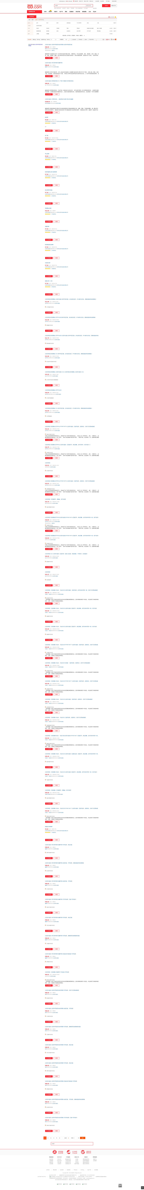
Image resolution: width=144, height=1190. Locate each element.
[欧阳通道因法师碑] (36, 251)
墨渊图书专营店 (49, 325)
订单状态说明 (68, 1160)
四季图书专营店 (49, 961)
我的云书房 (86, 1)
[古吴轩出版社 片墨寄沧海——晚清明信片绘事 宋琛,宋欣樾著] (36, 105)
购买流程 (51, 1159)
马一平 (46, 85)
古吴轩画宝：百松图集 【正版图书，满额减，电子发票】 (58, 790)
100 (65, 1138)
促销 (86, 39)
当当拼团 (97, 1)
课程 (66, 11)
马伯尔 (46, 594)
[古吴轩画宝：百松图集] (36, 797)
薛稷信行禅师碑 (48, 826)
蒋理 (46, 48)
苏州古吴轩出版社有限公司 (62, 121)
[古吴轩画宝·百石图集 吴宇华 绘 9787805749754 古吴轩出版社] (36, 433)
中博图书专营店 (49, 652)
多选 (111, 28)
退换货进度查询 (86, 1162)
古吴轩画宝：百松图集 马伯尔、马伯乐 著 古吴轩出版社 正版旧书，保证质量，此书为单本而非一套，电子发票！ (71, 772)
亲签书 (55, 11)
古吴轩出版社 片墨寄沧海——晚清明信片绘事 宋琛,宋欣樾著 (59, 99)
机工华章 (78, 31)
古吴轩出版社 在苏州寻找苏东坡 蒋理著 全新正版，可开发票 (59, 1008)
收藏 (56, 57)
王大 (46, 376)
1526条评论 (53, 832)
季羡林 (78, 28)
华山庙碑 (47, 153)
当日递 (76, 1159)
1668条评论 (53, 268)
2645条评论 (53, 195)
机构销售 (68, 1169)
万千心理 (89, 31)
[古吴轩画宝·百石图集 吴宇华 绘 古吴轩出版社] (36, 451)
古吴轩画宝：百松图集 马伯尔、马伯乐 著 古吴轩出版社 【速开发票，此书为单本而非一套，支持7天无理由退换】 (71, 590)
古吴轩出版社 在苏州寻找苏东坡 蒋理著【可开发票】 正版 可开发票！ (61, 1117)
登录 (67, 1)
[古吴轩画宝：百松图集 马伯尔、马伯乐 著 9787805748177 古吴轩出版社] (36, 651)
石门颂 (46, 135)
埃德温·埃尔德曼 (90, 28)
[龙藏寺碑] (36, 233)
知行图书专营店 (49, 870)
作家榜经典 (38, 31)
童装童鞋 (84, 11)
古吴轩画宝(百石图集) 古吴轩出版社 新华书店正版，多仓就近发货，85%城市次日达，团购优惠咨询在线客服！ (71, 299)
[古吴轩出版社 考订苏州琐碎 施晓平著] (36, 69)
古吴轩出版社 (39, 25)
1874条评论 (53, 232)
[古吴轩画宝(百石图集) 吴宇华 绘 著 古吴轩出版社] (36, 342)
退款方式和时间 (86, 1163)
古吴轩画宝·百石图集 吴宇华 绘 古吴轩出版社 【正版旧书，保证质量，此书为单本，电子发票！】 (68, 444)
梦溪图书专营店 (49, 543)
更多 (114, 22)
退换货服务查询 (86, 1159)
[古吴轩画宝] (36, 469)
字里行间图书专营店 (50, 925)
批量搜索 (112, 17)
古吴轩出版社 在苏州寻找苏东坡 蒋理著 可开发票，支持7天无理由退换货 (62, 990)
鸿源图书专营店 (49, 525)
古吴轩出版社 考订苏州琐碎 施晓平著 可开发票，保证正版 (58, 844)
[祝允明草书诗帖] (36, 196)
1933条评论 (53, 214)
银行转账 (59, 1162)
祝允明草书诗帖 (48, 190)
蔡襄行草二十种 (48, 281)
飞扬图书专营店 (49, 779)
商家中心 (95, 1159)
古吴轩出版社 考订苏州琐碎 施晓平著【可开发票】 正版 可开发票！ (61, 899)
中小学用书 (79, 22)
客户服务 (108, 1)
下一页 (68, 1137)
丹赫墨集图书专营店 (50, 488)
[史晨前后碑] (36, 269)
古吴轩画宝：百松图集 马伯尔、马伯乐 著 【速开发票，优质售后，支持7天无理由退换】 (65, 717)
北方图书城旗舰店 (50, 398)
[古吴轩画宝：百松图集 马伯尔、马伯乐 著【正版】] (36, 669)
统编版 (47, 33)
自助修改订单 (68, 1163)
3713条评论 (53, 141)
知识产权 (89, 1169)
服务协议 (51, 1162)
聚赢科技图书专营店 (50, 743)
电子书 (61, 11)
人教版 (37, 33)
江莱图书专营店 (49, 943)
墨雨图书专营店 (49, 561)
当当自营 (74, 39)
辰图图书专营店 (49, 689)
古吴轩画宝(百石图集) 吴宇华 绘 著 (53, 390)
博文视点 (99, 31)
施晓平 (46, 66)
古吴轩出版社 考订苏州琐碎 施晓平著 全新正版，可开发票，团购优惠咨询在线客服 (64, 863)
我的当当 (91, 1)
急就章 (46, 117)
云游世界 (64, 8)
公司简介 (48, 1169)
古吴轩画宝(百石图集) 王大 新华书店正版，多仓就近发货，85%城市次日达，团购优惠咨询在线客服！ (68, 353)
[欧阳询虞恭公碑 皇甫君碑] (36, 178)
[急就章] (36, 124)
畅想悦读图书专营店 (50, 979)
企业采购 (102, 1)
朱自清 (47, 28)
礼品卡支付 (59, 1160)
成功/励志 (68, 22)
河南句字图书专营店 (50, 907)
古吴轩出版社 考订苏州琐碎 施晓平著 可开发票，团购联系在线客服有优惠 (62, 935)
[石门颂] (36, 142)
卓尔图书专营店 (49, 470)
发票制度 (51, 1160)
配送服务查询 (68, 1159)
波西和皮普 (58, 8)
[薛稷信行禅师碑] (36, 833)
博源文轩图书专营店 (50, 434)
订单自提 (77, 1162)
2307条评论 (53, 250)
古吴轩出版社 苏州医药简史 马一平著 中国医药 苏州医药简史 (59, 81)
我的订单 (81, 1)
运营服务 (95, 1160)
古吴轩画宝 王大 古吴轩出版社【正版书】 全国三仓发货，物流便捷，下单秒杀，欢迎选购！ (66, 553)
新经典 (47, 31)
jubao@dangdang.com (90, 1178)
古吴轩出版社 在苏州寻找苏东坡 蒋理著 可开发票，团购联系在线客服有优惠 (63, 1026)
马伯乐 (50, 594)
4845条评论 (53, 286)
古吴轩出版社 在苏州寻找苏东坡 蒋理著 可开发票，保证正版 (59, 1044)
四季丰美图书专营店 (50, 852)
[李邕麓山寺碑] (36, 215)
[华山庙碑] (36, 160)
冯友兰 (37, 28)
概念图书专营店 (49, 598)
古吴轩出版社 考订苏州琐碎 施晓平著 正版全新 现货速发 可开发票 (60, 953)
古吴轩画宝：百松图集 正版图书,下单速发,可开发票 (57, 972)
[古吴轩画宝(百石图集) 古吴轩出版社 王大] (36, 378)
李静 (67, 28)
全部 (29, 19)
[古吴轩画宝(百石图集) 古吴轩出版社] (36, 306)
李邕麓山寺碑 (48, 208)
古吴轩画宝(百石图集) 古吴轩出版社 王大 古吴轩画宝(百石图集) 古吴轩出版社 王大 (64, 372)
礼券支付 (59, 1163)
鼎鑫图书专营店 (49, 616)
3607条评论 (53, 177)
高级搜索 (95, 8)
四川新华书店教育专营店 (51, 361)
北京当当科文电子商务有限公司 (61, 1179)
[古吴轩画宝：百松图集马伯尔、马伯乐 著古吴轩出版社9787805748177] (36, 742)
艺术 (47, 22)
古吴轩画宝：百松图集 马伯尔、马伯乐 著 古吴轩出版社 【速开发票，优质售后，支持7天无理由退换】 (69, 699)
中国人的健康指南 (78, 8)
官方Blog (82, 1169)
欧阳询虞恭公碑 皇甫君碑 (51, 171)
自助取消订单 (68, 1162)
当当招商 (62, 1169)
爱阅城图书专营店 (50, 343)
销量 (34, 39)
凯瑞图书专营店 (49, 670)
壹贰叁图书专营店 (50, 761)
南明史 (68, 8)
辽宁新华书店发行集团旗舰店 (52, 379)
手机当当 (75, 1169)
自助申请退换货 (86, 1160)
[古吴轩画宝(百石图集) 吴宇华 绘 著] (36, 324)
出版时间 (43, 39)
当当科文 (68, 31)
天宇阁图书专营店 (50, 307)
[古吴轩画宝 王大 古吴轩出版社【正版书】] (36, 560)
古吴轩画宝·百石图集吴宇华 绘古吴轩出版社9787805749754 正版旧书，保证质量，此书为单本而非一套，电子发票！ (72, 517)
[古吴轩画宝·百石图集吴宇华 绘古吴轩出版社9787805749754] (36, 524)
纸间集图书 (48, 579)
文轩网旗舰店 (49, 416)
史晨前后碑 (47, 262)
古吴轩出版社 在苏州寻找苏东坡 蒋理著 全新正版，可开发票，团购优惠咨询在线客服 (65, 1099)
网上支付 (59, 1159)
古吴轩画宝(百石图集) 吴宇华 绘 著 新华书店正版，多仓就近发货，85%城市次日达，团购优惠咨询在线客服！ (70, 317)
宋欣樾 (48, 103)
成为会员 (70, 1)
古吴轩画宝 (47, 462)
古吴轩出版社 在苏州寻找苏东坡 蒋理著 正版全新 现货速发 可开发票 (61, 1081)
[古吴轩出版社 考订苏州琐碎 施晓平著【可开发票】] (36, 906)
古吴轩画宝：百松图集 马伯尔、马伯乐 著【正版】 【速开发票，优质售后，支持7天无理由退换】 (68, 662)
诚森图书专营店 (49, 634)
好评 (38, 39)
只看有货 (80, 39)
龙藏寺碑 (47, 226)
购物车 (76, 1)
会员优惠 (51, 1163)
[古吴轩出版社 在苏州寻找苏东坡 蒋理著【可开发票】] (36, 1124)
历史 (88, 22)
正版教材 (71, 11)
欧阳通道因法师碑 (49, 244)
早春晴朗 (72, 8)
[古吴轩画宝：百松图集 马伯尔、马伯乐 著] (36, 724)
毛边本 (94, 11)
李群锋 (58, 28)
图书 (45, 11)
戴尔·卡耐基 (99, 28)
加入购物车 (49, 57)
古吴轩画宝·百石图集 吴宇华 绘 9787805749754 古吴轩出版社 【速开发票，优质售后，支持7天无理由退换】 (70, 426)
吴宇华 (46, 303)
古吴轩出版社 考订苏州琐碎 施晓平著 (53, 62)
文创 (90, 11)
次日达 (76, 1160)
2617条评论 (53, 159)
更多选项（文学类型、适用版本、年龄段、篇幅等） (73, 35)
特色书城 (78, 11)
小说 (98, 22)
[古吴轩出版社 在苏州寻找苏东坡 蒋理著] (36, 51)
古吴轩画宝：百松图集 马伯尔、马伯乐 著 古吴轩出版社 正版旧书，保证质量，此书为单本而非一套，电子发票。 (71, 608)
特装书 (50, 11)
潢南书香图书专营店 (50, 507)
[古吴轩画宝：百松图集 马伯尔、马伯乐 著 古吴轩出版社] (36, 597)
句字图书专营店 (49, 889)
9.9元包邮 (86, 8)
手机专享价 (91, 39)
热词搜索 (96, 1169)
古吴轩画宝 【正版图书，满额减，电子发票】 (55, 499)
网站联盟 (55, 1169)
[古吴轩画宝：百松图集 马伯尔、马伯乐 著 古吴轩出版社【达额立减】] (36, 760)
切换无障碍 (114, 1)
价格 (48, 39)
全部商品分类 (31, 11)
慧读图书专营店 (49, 998)
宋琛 (46, 103)
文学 (37, 22)
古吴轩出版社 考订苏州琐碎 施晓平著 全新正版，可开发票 (58, 881)
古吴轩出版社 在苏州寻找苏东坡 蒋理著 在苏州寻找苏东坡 (58, 44)
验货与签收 (77, 1163)
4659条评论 (53, 123)
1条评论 (53, 50)
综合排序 (29, 39)
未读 (57, 31)
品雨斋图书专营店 (50, 707)
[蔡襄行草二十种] (36, 287)
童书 (57, 22)
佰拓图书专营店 (49, 452)
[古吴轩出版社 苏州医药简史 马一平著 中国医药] (36, 87)
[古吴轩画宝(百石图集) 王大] (36, 360)
